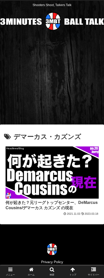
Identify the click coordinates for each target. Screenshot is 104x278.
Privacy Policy (52, 262)
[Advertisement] (52, 82)
